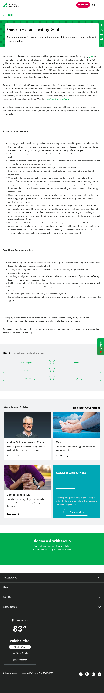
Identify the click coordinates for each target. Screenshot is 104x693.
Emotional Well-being (27, 379)
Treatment (77, 362)
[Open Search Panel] (93, 5)
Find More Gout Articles (86, 407)
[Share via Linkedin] (93, 674)
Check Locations (76, 512)
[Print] (101, 39)
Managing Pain (26, 362)
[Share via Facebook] (101, 25)
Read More (11, 456)
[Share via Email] (101, 34)
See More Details (20, 652)
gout (91, 56)
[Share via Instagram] (87, 674)
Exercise (77, 370)
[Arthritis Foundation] (11, 5)
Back (10, 15)
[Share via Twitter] (101, 30)
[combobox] (54, 353)
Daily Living (77, 379)
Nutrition (26, 370)
